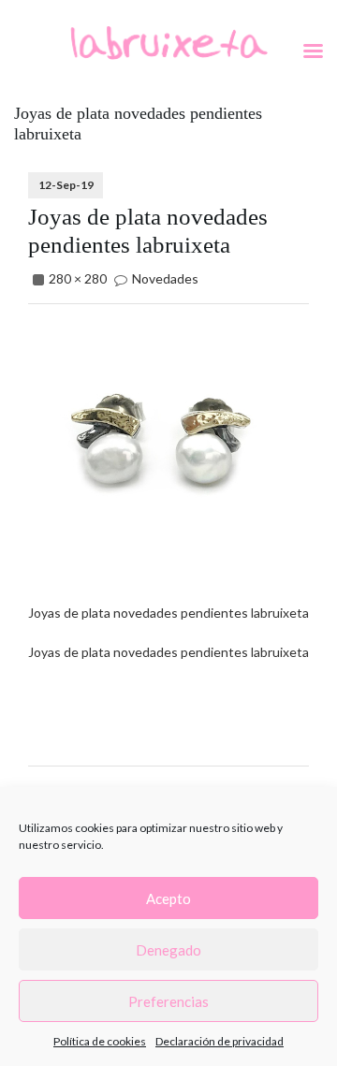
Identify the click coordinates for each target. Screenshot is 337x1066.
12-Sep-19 (66, 185)
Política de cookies (99, 1041)
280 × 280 (78, 278)
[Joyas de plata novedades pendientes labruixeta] (159, 448)
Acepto (168, 898)
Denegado (168, 950)
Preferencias (168, 1001)
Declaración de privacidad (219, 1041)
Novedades (165, 278)
